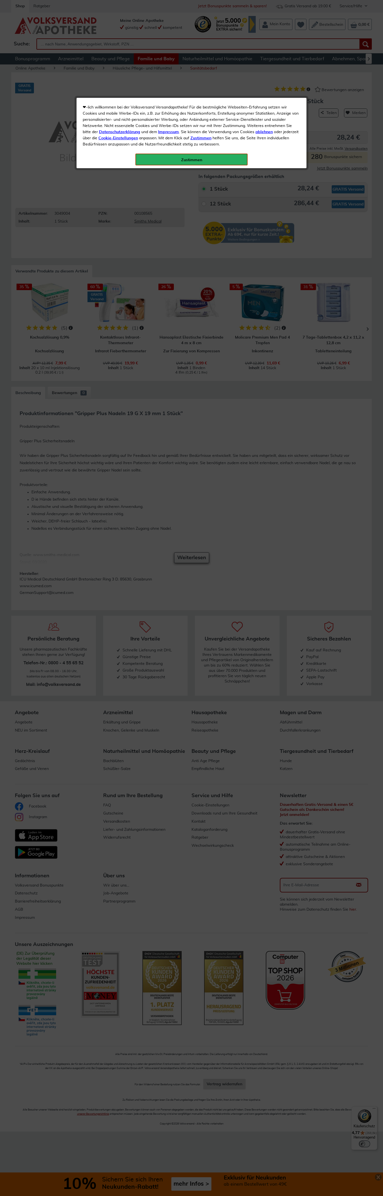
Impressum (168, 132)
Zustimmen (200, 138)
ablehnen (264, 132)
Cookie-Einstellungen (118, 138)
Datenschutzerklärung (119, 132)
